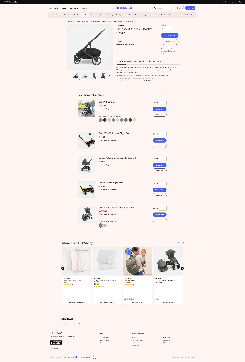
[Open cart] (174, 8)
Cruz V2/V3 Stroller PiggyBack (115, 133)
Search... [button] (159, 8)
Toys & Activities (166, 15)
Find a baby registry (138, 340)
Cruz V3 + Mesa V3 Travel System (116, 207)
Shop (64, 8)
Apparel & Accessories (151, 15)
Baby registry (54, 8)
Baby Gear (85, 15)
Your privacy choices (68, 357)
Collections (67, 15)
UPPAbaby (120, 25)
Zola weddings (104, 337)
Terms (58, 357)
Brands (76, 15)
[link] (120, 36)
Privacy (52, 357)
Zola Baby (15, 2)
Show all (181, 243)
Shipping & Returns (154, 61)
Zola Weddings (7, 2)
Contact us (166, 340)
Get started (190, 8)
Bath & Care (128, 15)
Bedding (118, 15)
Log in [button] (181, 8)
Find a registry (74, 8)
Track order (135, 343)
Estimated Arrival (140, 61)
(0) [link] (127, 36)
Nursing (102, 15)
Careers (102, 343)
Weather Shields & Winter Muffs (100, 21)
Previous (70, 76)
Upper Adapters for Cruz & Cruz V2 (117, 158)
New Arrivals (57, 15)
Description (121, 61)
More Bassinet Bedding (106, 302)
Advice (84, 8)
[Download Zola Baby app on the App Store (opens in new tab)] (56, 342)
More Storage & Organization (75, 302)
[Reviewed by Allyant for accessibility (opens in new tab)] (94, 357)
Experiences (178, 15)
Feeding (110, 15)
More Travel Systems (167, 302)
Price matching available (125, 44)
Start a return (136, 345)
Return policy (167, 337)
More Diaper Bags (137, 302)
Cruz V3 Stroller (107, 101)
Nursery (93, 15)
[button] (169, 35)
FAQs (165, 343)
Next (109, 76)
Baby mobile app (105, 340)
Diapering (138, 15)
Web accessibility (85, 357)
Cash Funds (188, 15)
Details (129, 61)
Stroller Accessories (82, 21)
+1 (134, 299)
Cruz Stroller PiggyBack (111, 182)
